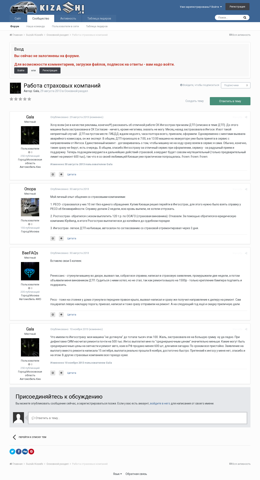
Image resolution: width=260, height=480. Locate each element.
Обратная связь (136, 474)
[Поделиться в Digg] (25, 451)
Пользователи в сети (65, 26)
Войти (20, 70)
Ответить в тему (230, 101)
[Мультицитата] (61, 174)
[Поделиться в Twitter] (12, 451)
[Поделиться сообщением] (246, 117)
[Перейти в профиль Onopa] (30, 207)
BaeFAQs (30, 252)
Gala (36, 91)
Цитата (71, 174)
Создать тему (194, 101)
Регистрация (237, 6)
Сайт (18, 18)
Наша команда (35, 26)
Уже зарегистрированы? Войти (200, 6)
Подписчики (231, 85)
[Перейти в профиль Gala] (15, 88)
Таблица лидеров (97, 26)
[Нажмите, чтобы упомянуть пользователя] (52, 174)
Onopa (30, 188)
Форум (14, 26)
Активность (68, 18)
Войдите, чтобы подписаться (201, 85)
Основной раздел (76, 91)
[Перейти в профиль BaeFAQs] (30, 271)
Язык (116, 474)
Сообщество (40, 18)
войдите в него (160, 403)
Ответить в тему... (47, 418)
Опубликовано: (69, 117)
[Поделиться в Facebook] (19, 451)
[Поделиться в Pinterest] (31, 451)
